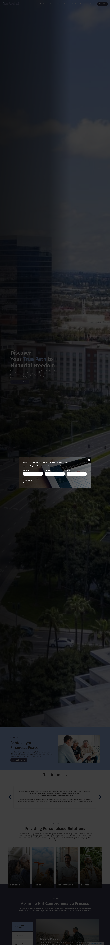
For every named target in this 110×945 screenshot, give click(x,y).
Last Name (48, 470)
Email (68, 470)
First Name (26, 470)
